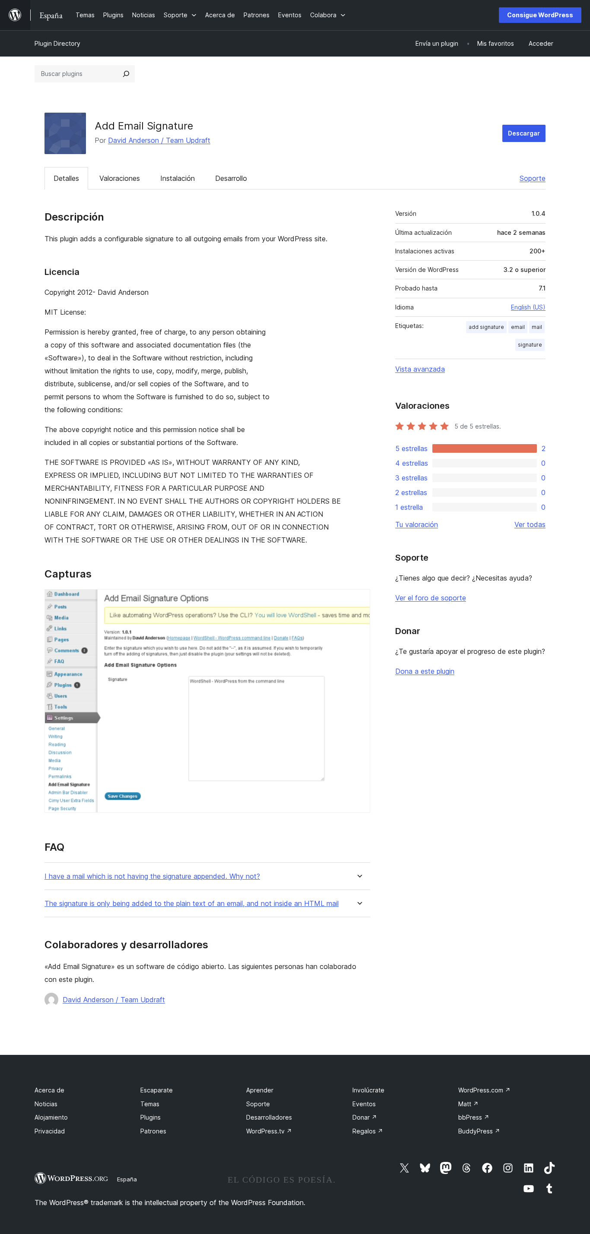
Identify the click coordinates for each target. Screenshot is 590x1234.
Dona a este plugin (424, 671)
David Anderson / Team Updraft (159, 140)
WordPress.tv (269, 1131)
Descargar (524, 133)
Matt (468, 1104)
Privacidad (50, 1131)
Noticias (46, 1104)
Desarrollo (231, 178)
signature (530, 344)
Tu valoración (416, 524)
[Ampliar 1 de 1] (358, 600)
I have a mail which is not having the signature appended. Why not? (152, 876)
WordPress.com (484, 1090)
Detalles (66, 178)
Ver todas (530, 524)
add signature (486, 327)
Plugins (150, 1117)
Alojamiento (51, 1117)
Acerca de (49, 1090)
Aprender (259, 1090)
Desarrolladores (269, 1117)
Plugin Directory (57, 43)
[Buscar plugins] (126, 73)
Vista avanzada (420, 369)
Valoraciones (119, 178)
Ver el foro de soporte (430, 597)
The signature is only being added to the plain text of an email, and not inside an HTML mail (191, 903)
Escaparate (156, 1090)
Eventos (364, 1104)
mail (537, 327)
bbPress (473, 1117)
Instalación (177, 178)
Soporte (533, 178)
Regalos (367, 1131)
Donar (364, 1117)
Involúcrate (368, 1090)
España (127, 1179)
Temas (149, 1104)
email (518, 327)
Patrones (153, 1131)
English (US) (528, 307)
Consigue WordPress (540, 15)
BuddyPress (479, 1131)
